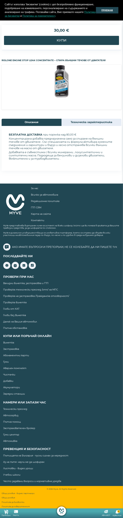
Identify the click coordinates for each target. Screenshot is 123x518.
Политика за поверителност (38, 16)
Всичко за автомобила (44, 194)
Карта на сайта (41, 214)
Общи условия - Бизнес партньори (18, 493)
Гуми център (11, 434)
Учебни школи (11, 474)
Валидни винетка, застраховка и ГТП (26, 283)
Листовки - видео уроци (18, 468)
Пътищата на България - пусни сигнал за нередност (35, 455)
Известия (117, 513)
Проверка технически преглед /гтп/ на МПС (30, 289)
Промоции (6, 515)
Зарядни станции (14, 393)
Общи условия (8, 498)
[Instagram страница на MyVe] (15, 268)
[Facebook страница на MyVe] (6, 268)
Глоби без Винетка (14, 315)
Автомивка (10, 441)
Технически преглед (15, 409)
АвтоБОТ (106, 515)
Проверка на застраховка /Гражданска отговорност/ (36, 296)
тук (115, 247)
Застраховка (11, 349)
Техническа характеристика (91, 122)
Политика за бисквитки (13, 502)
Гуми (6, 361)
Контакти (37, 220)
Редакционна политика (45, 201)
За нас (34, 188)
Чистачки (9, 374)
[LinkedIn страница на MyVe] (23, 268)
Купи (61, 40)
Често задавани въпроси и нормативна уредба (32, 481)
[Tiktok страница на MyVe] (32, 268)
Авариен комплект (14, 368)
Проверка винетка (15, 302)
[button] (56, 16)
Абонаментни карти (16, 355)
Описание (31, 122)
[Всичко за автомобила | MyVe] (61, 511)
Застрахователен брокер (19, 428)
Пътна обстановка (15, 328)
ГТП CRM (36, 207)
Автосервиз (10, 415)
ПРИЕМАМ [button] (107, 10)
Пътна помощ (12, 421)
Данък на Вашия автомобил (20, 321)
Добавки (8, 381)
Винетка (8, 342)
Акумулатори (11, 387)
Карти (16, 515)
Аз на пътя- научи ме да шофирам (23, 462)
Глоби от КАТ (11, 308)
